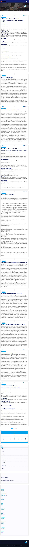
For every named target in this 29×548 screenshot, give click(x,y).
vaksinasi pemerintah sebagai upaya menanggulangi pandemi (11, 353)
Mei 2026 (3, 453)
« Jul (2, 442)
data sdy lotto (2, 528)
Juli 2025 (3, 468)
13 (14, 437)
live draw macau (3, 514)
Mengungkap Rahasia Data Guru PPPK (7, 194)
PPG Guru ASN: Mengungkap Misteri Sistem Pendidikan (10, 110)
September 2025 (4, 465)
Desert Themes (21, 545)
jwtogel (2, 532)
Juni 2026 (3, 451)
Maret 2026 (3, 456)
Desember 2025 (3, 460)
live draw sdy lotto (3, 529)
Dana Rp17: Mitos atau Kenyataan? (7, 77)
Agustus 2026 (3, 448)
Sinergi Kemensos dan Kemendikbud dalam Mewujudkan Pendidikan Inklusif (14, 262)
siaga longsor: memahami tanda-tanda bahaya (9, 385)
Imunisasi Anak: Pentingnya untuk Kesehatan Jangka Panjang (11, 293)
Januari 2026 (3, 459)
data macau (2, 531)
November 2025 (3, 462)
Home (14, 6)
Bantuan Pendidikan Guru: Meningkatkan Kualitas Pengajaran (11, 148)
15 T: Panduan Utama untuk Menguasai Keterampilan (10, 18)
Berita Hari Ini (4, 17)
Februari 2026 (3, 457)
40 (15, 428)
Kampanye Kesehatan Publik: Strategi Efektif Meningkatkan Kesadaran (13, 324)
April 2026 (3, 454)
